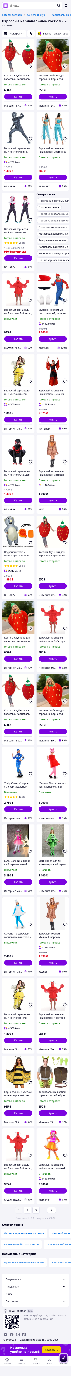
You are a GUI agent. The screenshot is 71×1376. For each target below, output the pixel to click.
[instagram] (18, 1335)
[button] (18, 96)
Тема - (17, 1310)
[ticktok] (24, 1335)
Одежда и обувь (36, 14)
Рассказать (51, 1349)
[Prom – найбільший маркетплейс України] (5, 5)
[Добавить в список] (30, 66)
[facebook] (12, 1335)
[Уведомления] (66, 5)
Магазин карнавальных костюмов (24, 1233)
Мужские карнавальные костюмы (24, 1262)
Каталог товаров (12, 14)
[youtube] (5, 1335)
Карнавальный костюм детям (21, 1244)
